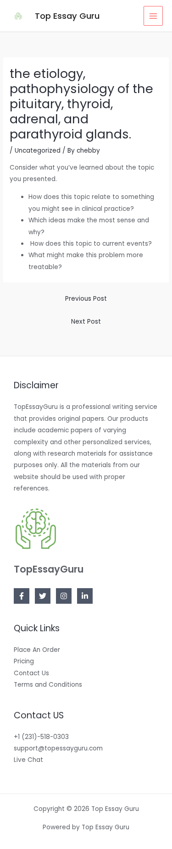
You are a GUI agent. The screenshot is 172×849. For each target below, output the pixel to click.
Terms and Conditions (48, 684)
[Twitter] (42, 596)
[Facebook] (21, 596)
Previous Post (86, 298)
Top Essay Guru (67, 16)
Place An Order (37, 649)
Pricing (24, 661)
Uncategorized (38, 150)
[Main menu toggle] (153, 16)
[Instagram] (64, 596)
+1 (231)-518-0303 (41, 737)
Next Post (86, 321)
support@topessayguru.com (58, 748)
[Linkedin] (85, 596)
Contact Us (31, 673)
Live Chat (28, 759)
